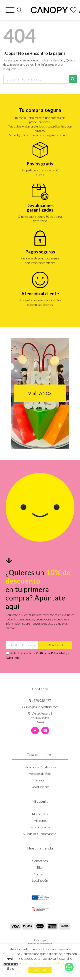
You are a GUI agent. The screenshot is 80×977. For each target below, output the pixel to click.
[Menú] (10, 10)
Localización (40, 880)
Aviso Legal (40, 940)
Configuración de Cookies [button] (45, 963)
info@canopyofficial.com (42, 707)
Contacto (40, 874)
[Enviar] (73, 79)
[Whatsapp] (69, 967)
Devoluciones (40, 787)
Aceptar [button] (40, 969)
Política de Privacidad (50, 653)
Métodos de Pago (40, 773)
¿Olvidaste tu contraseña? (40, 834)
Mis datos (40, 820)
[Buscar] (19, 10)
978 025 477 (42, 700)
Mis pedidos (40, 814)
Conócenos (40, 861)
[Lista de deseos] (73, 10)
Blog (40, 867)
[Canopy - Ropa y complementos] (49, 10)
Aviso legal (13, 657)
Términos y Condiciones (40, 767)
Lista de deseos (40, 827)
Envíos (40, 780)
